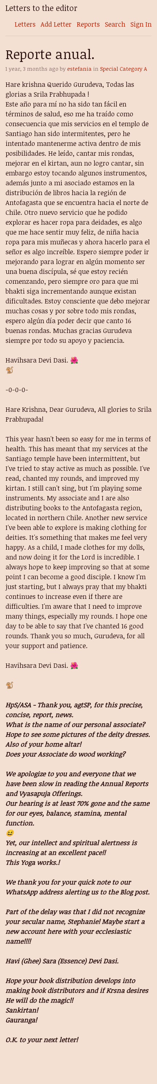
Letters (25, 24)
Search (115, 24)
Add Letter (56, 24)
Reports (88, 24)
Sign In (141, 24)
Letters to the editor (41, 8)
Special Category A (123, 68)
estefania (79, 68)
